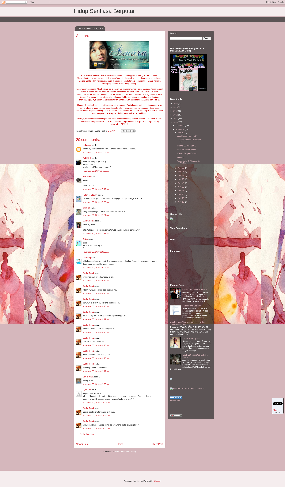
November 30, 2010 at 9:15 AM (96, 280)
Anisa (85, 239)
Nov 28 (181, 172)
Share (275, 410)
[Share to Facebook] (131, 130)
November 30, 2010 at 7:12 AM (96, 189)
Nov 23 (181, 187)
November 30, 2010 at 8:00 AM (96, 252)
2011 (175, 118)
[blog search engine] (176, 398)
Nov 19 (181, 198)
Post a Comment (87, 434)
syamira (86, 208)
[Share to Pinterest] (134, 130)
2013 (175, 111)
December (180, 125)
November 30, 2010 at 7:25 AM (96, 202)
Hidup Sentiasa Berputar (104, 11)
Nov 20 (181, 194)
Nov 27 (181, 175)
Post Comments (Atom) (125, 452)
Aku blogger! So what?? (187, 136)
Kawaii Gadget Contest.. (187, 153)
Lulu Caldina (88, 221)
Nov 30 (181, 133)
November (180, 129)
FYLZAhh (87, 158)
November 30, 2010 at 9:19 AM (96, 371)
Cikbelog (87, 257)
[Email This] (122, 130)
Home (120, 444)
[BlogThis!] (125, 130)
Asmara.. (181, 157)
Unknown (87, 145)
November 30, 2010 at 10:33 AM (96, 415)
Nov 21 (181, 190)
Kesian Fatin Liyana (191, 338)
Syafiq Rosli (88, 273)
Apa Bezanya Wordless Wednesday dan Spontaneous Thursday (187, 323)
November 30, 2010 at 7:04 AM (96, 152)
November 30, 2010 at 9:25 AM (96, 384)
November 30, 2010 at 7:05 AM (96, 171)
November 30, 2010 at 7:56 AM (96, 233)
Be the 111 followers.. (186, 146)
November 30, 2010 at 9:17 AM (96, 319)
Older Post (157, 444)
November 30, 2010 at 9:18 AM (96, 332)
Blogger (157, 481)
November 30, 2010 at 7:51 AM (96, 215)
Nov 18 (181, 202)
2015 (175, 107)
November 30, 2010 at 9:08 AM (96, 267)
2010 (175, 122)
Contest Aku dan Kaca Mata (194, 289)
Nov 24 (181, 183)
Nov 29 (181, 168)
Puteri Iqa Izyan (90, 195)
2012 (175, 115)
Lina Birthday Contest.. (187, 150)
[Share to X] (128, 130)
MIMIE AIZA (88, 377)
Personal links (175, 400)
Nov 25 (181, 179)
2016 (175, 103)
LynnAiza (87, 390)
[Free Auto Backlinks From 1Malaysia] (187, 388)
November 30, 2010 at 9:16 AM (96, 293)
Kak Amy (87, 176)
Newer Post (82, 444)
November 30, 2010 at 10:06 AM (96, 402)
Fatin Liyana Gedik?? (191, 306)
